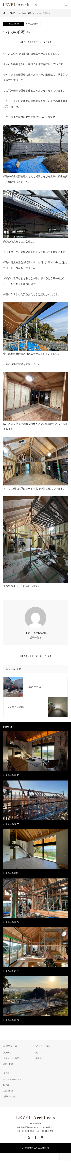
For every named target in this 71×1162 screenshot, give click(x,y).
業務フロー (40, 1058)
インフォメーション (12, 1079)
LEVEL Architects (35, 633)
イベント (8, 1073)
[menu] (66, 4)
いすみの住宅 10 (11, 775)
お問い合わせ (9, 1096)
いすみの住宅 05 (11, 971)
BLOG (6, 1085)
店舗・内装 (8, 1064)
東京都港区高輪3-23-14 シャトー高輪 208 (35, 1127)
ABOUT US (8, 1091)
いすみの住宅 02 (11, 1020)
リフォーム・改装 (11, 1058)
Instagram (41, 1137)
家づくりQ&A (43, 1046)
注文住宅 (7, 1052)
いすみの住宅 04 (11, 922)
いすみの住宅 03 (11, 824)
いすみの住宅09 (10, 873)
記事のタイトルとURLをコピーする (36, 42)
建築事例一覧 (10, 1046)
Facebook (35, 1137)
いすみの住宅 (32, 24)
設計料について (42, 1052)
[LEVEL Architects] (36, 4)
